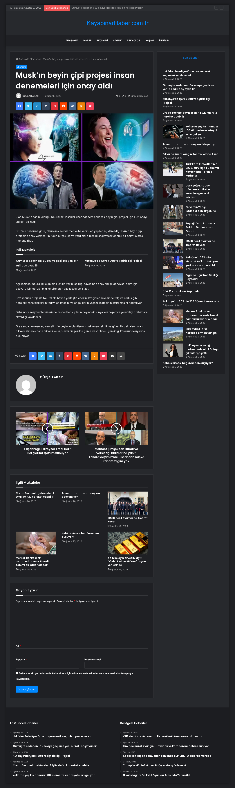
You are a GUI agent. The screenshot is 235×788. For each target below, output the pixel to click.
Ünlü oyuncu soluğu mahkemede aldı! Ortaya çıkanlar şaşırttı (202, 349)
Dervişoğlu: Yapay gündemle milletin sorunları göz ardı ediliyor (198, 191)
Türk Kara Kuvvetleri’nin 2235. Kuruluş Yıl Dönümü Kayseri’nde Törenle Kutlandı (202, 169)
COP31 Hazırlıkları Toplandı (181, 291)
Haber (87, 40)
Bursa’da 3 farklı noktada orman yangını (201, 331)
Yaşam (150, 40)
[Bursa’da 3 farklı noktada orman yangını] (173, 334)
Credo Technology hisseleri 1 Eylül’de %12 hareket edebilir (35, 495)
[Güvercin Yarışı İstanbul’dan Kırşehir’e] (173, 212)
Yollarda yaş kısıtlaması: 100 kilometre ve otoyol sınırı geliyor (202, 130)
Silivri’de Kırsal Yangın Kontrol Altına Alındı (191, 154)
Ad (18, 645)
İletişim (164, 40)
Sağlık (117, 40)
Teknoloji (133, 40)
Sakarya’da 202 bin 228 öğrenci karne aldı (191, 301)
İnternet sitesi (92, 659)
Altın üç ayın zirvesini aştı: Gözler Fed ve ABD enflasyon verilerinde (127, 561)
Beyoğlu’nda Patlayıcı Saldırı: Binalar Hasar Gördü (200, 227)
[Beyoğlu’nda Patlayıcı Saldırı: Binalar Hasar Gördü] (173, 228)
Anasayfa (72, 40)
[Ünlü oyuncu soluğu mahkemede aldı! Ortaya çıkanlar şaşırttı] (173, 350)
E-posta (21, 659)
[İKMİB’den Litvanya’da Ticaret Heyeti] (128, 503)
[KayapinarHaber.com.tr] (117, 23)
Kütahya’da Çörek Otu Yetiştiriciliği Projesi (95, 7)
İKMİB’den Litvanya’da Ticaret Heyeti (128, 519)
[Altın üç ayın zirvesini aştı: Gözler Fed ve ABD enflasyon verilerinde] (128, 543)
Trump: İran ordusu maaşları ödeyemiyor (81, 495)
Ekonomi (102, 40)
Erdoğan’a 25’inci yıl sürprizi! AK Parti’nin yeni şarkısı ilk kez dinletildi (202, 261)
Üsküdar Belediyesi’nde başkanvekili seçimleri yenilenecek (187, 73)
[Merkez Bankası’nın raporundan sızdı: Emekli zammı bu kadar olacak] (36, 543)
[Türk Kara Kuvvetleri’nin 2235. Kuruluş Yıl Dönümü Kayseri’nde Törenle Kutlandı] (173, 169)
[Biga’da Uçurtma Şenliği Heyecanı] (173, 280)
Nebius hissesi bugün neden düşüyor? (80, 535)
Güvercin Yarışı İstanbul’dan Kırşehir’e (201, 209)
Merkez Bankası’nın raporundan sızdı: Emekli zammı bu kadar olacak (32, 561)
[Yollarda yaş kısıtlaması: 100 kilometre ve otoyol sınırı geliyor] (173, 131)
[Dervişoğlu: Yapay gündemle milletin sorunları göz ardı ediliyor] (173, 191)
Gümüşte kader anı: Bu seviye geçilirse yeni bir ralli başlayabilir (188, 87)
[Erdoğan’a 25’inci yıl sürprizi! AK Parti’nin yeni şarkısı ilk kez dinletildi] (173, 262)
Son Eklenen (191, 57)
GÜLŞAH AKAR (30, 96)
